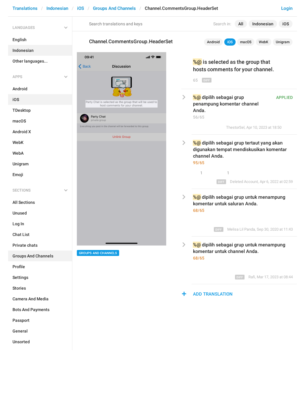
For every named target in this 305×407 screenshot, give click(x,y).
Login (286, 8)
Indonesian (57, 8)
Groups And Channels (114, 8)
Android (213, 42)
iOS (80, 8)
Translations (25, 8)
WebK (263, 42)
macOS (245, 42)
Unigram (283, 42)
